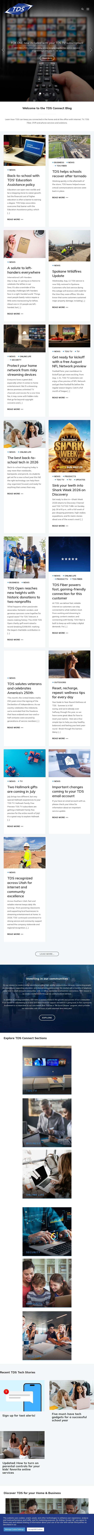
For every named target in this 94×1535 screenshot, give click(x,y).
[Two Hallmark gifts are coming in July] (25, 763)
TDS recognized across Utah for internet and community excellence (20, 887)
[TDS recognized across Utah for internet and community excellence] (25, 852)
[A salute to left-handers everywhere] (25, 244)
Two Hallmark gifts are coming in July (22, 789)
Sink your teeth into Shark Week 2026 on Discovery (69, 489)
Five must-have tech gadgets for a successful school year (69, 1417)
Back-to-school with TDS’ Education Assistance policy (23, 180)
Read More (47, 58)
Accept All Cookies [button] (35, 1529)
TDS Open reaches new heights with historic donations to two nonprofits (23, 595)
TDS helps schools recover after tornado (69, 173)
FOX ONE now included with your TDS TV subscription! (47, 43)
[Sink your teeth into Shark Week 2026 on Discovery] (69, 446)
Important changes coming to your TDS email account (68, 791)
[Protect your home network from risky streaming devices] (25, 338)
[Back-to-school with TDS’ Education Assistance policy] (25, 150)
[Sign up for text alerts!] (22, 1381)
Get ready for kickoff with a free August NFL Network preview (69, 361)
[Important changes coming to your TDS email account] (69, 763)
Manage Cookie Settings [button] (14, 1529)
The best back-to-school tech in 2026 (22, 460)
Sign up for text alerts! (18, 1415)
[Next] (90, 50)
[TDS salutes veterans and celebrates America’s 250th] (25, 662)
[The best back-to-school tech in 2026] (25, 434)
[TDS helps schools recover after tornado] (69, 146)
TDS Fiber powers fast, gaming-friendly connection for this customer (69, 591)
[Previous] (3, 50)
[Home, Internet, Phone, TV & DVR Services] (19, 8)
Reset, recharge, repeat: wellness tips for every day (68, 692)
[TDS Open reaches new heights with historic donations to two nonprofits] (25, 557)
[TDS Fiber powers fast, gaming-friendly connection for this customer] (69, 554)
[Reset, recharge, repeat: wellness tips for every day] (69, 664)
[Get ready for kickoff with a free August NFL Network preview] (69, 336)
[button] (47, 954)
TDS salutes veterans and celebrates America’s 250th (24, 688)
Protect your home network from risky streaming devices (22, 370)
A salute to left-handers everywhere (23, 270)
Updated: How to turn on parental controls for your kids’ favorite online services (21, 1467)
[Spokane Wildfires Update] (69, 245)
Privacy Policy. (22, 1524)
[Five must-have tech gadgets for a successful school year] (71, 1381)
